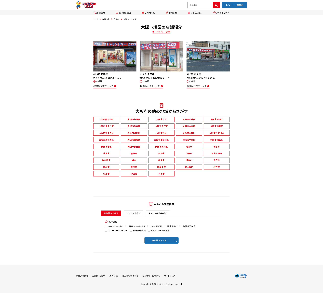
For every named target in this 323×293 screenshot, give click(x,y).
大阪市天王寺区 (106, 132)
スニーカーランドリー (118, 230)
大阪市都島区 (134, 146)
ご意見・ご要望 (98, 275)
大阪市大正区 (161, 126)
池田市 (189, 146)
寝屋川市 (161, 167)
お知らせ (173, 12)
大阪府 (116, 19)
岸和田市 (106, 160)
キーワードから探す (158, 213)
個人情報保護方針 (130, 275)
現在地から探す (111, 213)
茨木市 (106, 153)
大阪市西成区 (189, 132)
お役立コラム (197, 12)
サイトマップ (169, 275)
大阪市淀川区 (161, 146)
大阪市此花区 (189, 119)
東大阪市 (189, 167)
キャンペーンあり (116, 226)
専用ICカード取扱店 (160, 230)
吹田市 (161, 160)
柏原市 (134, 153)
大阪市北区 (161, 119)
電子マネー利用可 (137, 226)
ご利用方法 (150, 12)
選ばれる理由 (125, 12)
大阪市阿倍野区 (106, 119)
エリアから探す (133, 213)
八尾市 (161, 173)
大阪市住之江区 (106, 126)
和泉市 (216, 146)
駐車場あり (172, 226)
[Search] (216, 5)
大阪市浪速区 (134, 132)
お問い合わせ (82, 275)
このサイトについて (151, 275)
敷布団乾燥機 (139, 230)
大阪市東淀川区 (161, 139)
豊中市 (134, 167)
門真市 (189, 153)
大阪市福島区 (216, 139)
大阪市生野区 (134, 119)
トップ (95, 19)
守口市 (134, 173)
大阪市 (126, 19)
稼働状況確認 (189, 226)
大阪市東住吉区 (106, 139)
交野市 (161, 153)
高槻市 (106, 167)
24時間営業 (156, 226)
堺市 (134, 160)
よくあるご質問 (223, 12)
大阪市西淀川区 (216, 132)
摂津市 (189, 160)
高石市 (216, 160)
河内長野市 (216, 153)
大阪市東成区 (134, 139)
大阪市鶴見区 (216, 126)
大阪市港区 (106, 146)
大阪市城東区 (216, 119)
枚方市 (216, 167)
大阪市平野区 (189, 139)
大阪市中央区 (189, 126)
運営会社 (113, 275)
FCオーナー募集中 (234, 5)
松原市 (106, 173)
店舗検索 (100, 12)
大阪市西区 (161, 132)
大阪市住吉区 (134, 126)
